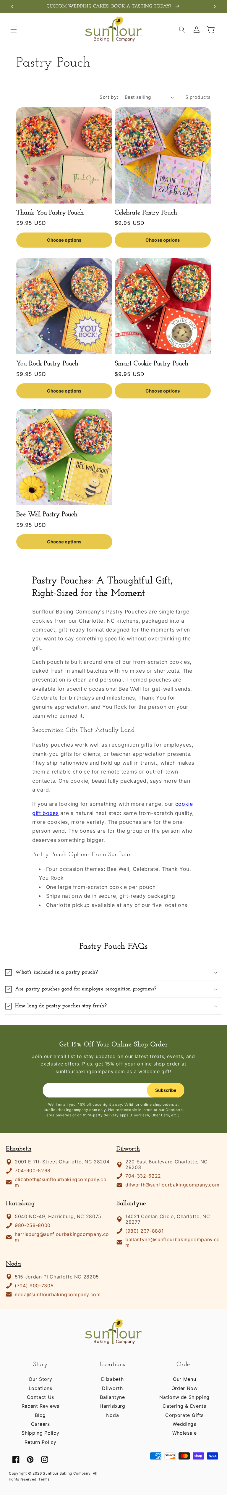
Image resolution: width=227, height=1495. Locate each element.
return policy (41, 1442)
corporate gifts (184, 1415)
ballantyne (112, 1397)
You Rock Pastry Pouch (47, 363)
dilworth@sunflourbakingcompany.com (172, 1185)
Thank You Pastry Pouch (50, 212)
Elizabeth (18, 1149)
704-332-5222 (143, 1176)
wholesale (184, 1433)
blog (40, 1415)
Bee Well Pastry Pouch (46, 514)
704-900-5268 (33, 1170)
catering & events (184, 1406)
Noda (13, 1264)
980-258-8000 (33, 1225)
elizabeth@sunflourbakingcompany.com (60, 1182)
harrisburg (112, 1406)
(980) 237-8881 (144, 1231)
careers (40, 1424)
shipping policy (40, 1433)
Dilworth (128, 1149)
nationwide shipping (184, 1397)
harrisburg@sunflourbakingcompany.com (62, 1237)
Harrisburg (20, 1203)
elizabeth (112, 1379)
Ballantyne (131, 1203)
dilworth (112, 1388)
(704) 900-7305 (34, 1286)
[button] (14, 29)
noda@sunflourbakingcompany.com (58, 1294)
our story (40, 1379)
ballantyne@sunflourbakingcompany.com (172, 1242)
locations (40, 1388)
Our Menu (184, 1379)
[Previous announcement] (12, 6)
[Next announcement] (214, 6)
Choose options (64, 240)
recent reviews (40, 1406)
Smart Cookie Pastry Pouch (151, 363)
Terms (43, 1479)
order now (184, 1388)
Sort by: (109, 97)
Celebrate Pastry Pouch (146, 212)
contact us (40, 1397)
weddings (184, 1424)
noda (112, 1415)
